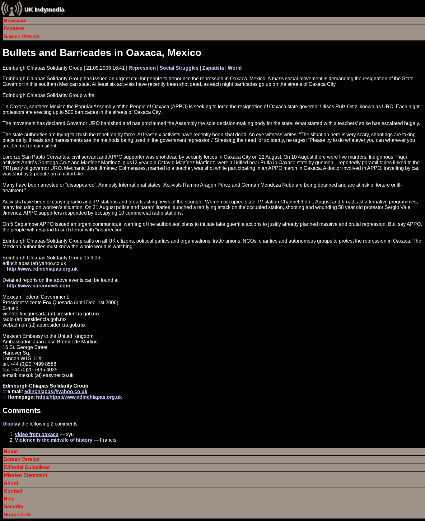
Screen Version (22, 36)
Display (11, 423)
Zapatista (213, 68)
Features (14, 28)
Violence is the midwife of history (53, 440)
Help (9, 498)
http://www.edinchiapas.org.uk (42, 269)
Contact (13, 491)
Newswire (15, 20)
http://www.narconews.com (38, 285)
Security (13, 506)
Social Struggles (179, 68)
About (11, 483)
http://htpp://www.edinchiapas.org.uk (79, 397)
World (235, 68)
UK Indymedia (44, 9)
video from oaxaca (36, 434)
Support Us (17, 514)
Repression (142, 68)
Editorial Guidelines (27, 467)
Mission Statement (25, 475)
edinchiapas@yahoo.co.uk (55, 391)
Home (11, 451)
